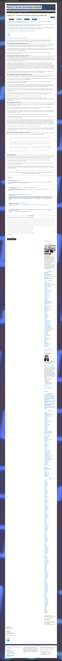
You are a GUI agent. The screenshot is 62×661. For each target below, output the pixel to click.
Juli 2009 (45, 579)
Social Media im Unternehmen (48, 328)
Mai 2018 (45, 495)
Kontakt (52, 0)
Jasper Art (9, 32)
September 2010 (46, 563)
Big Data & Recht (46, 292)
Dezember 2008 (46, 587)
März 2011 (45, 556)
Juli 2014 (45, 519)
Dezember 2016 (46, 501)
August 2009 (46, 578)
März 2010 (45, 570)
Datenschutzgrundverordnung (48, 301)
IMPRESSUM (46, 277)
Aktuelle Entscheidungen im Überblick (49, 284)
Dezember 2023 (46, 482)
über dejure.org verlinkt (30, 217)
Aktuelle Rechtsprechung (47, 285)
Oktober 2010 (46, 562)
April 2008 (45, 596)
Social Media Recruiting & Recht (48, 329)
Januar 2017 (45, 500)
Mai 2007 (45, 608)
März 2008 (45, 597)
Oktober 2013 (46, 528)
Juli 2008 (45, 592)
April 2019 (45, 492)
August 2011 (46, 553)
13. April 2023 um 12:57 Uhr (12, 188)
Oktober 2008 (46, 589)
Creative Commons (46, 295)
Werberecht (45, 471)
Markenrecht (46, 313)
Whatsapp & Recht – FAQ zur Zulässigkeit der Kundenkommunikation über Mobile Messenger (49, 401)
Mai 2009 (45, 581)
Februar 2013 (46, 537)
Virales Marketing (46, 339)
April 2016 (45, 503)
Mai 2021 (45, 486)
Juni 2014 (45, 520)
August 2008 (46, 591)
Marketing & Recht (46, 444)
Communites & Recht (47, 294)
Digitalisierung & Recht (47, 303)
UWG (45, 336)
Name (32, 227)
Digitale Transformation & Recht (48, 302)
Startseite (9, 12)
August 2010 (46, 564)
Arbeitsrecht (45, 287)
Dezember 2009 (46, 573)
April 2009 (45, 582)
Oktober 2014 (46, 518)
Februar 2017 (46, 499)
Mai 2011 (45, 555)
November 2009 (46, 574)
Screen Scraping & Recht (47, 320)
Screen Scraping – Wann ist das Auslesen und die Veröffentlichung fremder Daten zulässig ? (49, 407)
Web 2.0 (45, 340)
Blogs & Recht (46, 293)
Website (32, 232)
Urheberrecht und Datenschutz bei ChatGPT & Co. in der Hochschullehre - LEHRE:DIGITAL (21, 187)
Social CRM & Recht (47, 321)
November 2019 (46, 491)
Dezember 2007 (46, 600)
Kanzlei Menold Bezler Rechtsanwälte (44, 0)
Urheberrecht (20, 12)
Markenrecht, (51, 264)
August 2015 (46, 510)
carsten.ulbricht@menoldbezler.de (31, 173)
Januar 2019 (45, 493)
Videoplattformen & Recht (47, 338)
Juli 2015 (45, 511)
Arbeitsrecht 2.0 (46, 418)
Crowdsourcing (46, 296)
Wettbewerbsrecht (46, 372)
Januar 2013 (45, 538)
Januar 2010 (45, 572)
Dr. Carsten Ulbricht (47, 255)
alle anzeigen (46, 391)
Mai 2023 (45, 483)
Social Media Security (47, 330)
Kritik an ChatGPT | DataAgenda (13, 180)
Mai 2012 (45, 544)
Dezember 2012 (46, 539)
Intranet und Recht (46, 311)
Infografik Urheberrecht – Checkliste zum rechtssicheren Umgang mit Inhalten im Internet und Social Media (49, 404)
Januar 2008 (45, 599)
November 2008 (46, 588)
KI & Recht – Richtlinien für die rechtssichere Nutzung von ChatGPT (18, 194)
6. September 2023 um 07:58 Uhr (13, 203)
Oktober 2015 (46, 508)
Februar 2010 (46, 571)
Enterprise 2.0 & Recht (47, 305)
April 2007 (45, 609)
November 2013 (46, 527)
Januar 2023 (45, 485)
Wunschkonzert (46, 346)
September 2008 (46, 590)
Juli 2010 (45, 565)
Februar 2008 (46, 598)
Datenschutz (14, 12)
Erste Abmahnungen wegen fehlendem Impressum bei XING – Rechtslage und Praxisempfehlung (49, 399)
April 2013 (45, 535)
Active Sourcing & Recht (47, 283)
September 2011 (46, 552)
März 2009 (45, 583)
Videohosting (46, 337)
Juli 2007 (45, 606)
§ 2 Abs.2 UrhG (22, 45)
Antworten (9, 183)
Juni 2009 (45, 580)
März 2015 (45, 512)
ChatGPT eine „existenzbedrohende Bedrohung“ (26, 27)
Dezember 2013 (46, 526)
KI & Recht (45, 312)
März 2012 (45, 545)
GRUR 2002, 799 (42, 123)
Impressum (55, 0)
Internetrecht (46, 310)
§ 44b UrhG (10, 81)
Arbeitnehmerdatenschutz (47, 286)
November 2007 (46, 601)
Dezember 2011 (46, 548)
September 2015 (46, 509)
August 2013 (46, 530)
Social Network (46, 331)
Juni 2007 (45, 607)
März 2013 (45, 536)
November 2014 (46, 517)
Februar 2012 (46, 546)
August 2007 (46, 605)
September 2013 (46, 529)
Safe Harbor (45, 319)
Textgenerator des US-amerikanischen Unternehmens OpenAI (17, 24)
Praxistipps (26, 12)
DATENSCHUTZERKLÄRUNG (48, 278)
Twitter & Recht (46, 462)
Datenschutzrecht (52, 372)
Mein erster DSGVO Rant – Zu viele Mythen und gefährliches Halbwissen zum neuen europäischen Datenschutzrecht (49, 396)
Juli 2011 (45, 554)
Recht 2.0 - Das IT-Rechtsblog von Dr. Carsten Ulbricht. (12, 0)
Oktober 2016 (46, 502)
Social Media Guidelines (47, 327)
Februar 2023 (46, 484)
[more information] (39, 19)
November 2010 (46, 561)
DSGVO (45, 304)
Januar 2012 (45, 547)
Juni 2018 (45, 494)
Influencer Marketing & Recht (48, 309)
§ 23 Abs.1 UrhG (36, 111)
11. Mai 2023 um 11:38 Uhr (12, 195)
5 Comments (52, 17)
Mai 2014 (45, 521)
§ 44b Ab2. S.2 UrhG (17, 92)
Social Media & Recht (47, 322)
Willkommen (45, 345)
